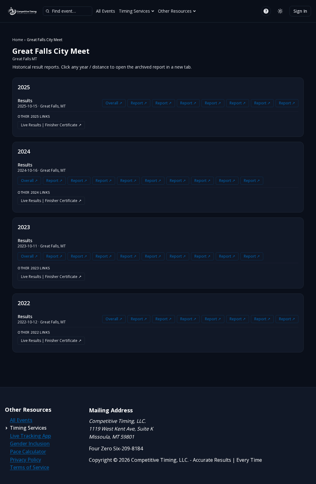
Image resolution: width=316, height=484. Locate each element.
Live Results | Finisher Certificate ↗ (51, 125)
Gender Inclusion (30, 443)
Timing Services (134, 11)
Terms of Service (29, 467)
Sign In (300, 11)
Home (17, 39)
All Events (105, 11)
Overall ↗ (114, 103)
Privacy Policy (25, 459)
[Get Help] (266, 11)
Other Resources (175, 11)
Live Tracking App (30, 435)
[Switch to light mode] (280, 11)
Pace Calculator (28, 451)
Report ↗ (139, 103)
